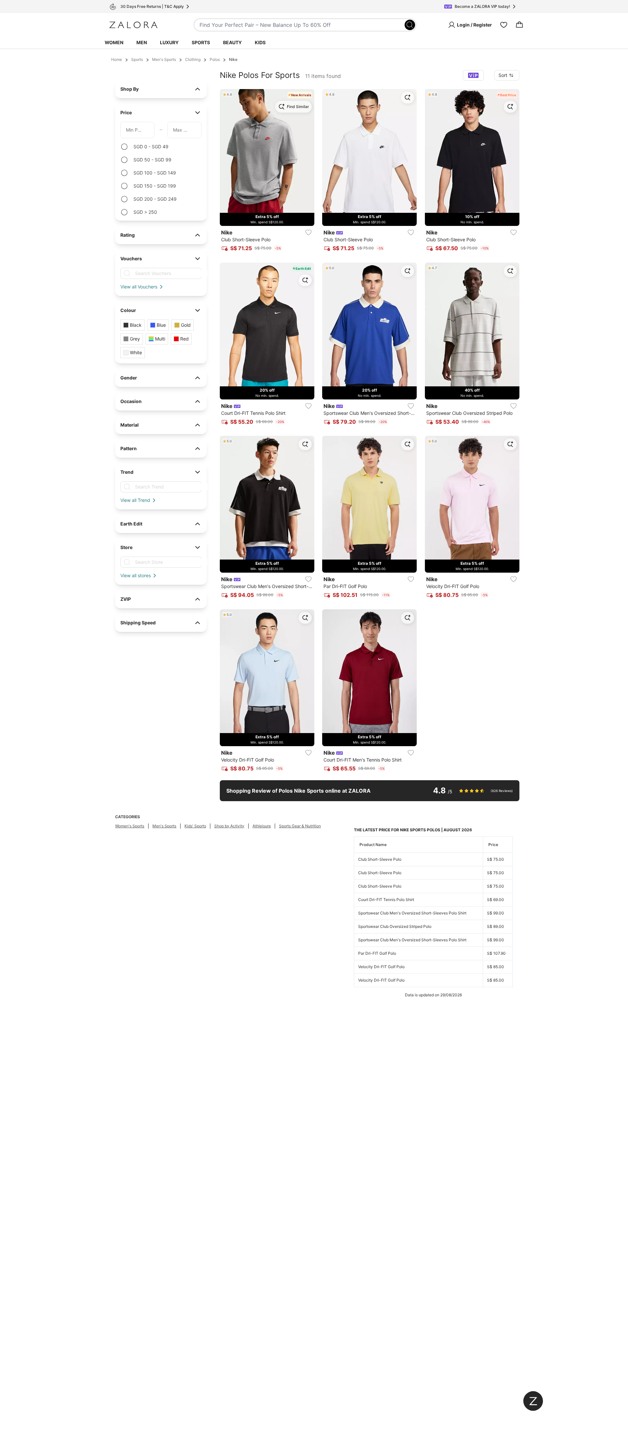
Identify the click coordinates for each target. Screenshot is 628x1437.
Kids (260, 42)
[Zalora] (133, 25)
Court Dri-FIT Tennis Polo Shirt (386, 899)
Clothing (193, 59)
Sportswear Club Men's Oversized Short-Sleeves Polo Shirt (412, 913)
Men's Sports (164, 59)
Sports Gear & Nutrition (300, 825)
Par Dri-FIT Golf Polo (377, 953)
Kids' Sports (195, 825)
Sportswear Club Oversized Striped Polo (394, 926)
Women (114, 42)
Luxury (169, 42)
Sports (201, 42)
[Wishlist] (504, 25)
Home (116, 59)
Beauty (232, 42)
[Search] (410, 25)
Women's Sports (129, 825)
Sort (502, 75)
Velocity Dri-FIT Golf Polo (381, 966)
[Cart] (519, 25)
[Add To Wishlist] (308, 232)
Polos (215, 59)
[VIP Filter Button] (473, 75)
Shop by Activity (229, 825)
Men (141, 42)
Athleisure (262, 825)
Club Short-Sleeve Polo (379, 859)
